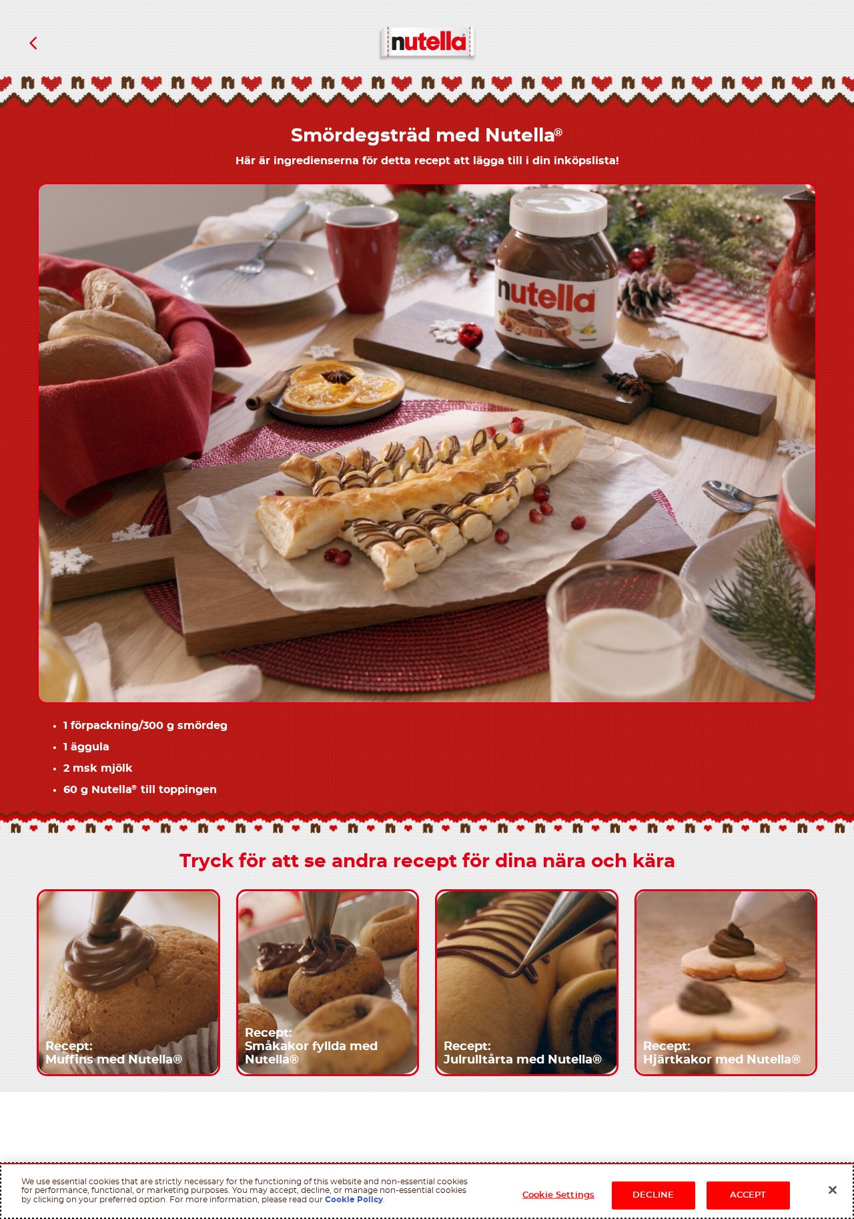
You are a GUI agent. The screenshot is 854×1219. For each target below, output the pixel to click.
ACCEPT (748, 1195)
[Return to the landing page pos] (33, 43)
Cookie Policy (354, 1200)
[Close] (832, 1190)
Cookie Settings (558, 1195)
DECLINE (653, 1195)
